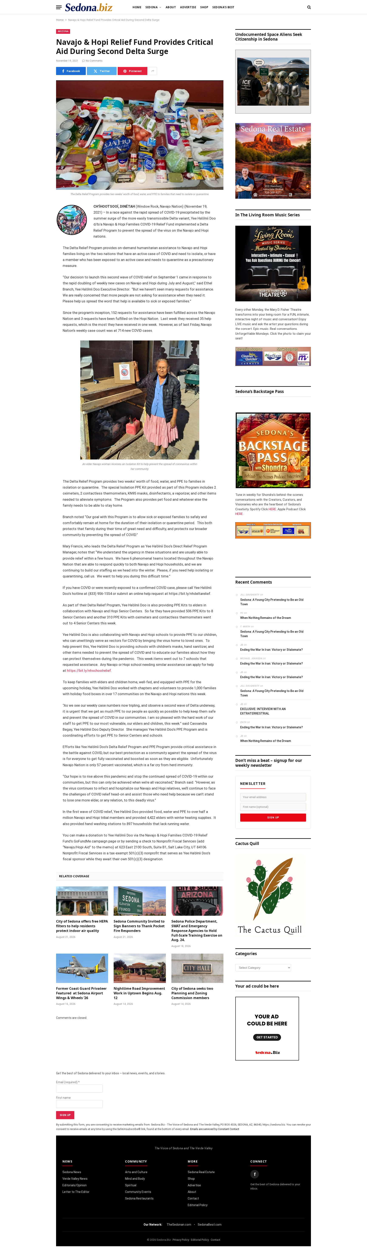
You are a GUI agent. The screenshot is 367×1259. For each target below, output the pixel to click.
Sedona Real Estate (201, 1172)
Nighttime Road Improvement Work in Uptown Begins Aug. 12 (139, 993)
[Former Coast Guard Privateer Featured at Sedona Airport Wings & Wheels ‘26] (82, 968)
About (171, 7)
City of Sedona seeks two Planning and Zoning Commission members (192, 993)
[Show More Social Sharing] (152, 71)
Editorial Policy (197, 1205)
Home (137, 7)
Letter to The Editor (75, 1192)
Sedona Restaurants (139, 1198)
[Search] (308, 7)
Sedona (151, 7)
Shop (204, 7)
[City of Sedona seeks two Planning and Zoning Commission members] (197, 968)
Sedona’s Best (223, 7)
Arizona (63, 31)
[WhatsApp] (41, 282)
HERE (272, 509)
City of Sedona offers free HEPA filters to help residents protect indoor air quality (82, 926)
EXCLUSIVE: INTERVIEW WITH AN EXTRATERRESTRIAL (263, 711)
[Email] (41, 261)
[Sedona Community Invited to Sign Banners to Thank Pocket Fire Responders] (140, 901)
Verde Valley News (75, 1178)
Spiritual (130, 1185)
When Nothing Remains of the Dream (265, 618)
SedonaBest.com (210, 1224)
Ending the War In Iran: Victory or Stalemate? (271, 649)
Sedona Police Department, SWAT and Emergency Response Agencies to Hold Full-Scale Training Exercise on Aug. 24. (196, 930)
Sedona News (71, 1172)
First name (63, 1097)
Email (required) (68, 1082)
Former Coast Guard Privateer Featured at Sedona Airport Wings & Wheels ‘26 (81, 993)
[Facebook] (41, 217)
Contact (193, 1198)
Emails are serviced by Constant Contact (214, 1129)
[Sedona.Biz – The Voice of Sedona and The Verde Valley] (89, 7)
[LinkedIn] (41, 239)
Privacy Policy (181, 1239)
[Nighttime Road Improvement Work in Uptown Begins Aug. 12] (140, 968)
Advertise (188, 7)
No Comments (94, 60)
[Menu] (59, 7)
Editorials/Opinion (74, 1185)
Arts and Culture (136, 1172)
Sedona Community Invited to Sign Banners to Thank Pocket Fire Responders (139, 926)
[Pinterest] (41, 250)
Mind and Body (135, 1178)
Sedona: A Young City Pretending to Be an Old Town (271, 602)
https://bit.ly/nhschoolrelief (89, 671)
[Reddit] (41, 272)
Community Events (138, 1192)
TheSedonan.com (179, 1224)
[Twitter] (41, 228)
